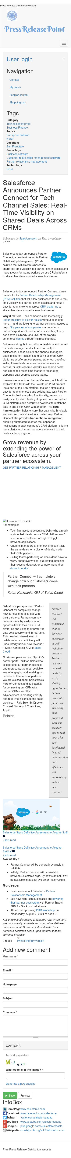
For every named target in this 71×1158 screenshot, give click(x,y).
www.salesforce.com (32, 1109)
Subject (8, 998)
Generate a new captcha (20, 1083)
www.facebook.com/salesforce (38, 1113)
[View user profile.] (58, 257)
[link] (35, 59)
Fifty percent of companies (25, 327)
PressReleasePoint (34, 30)
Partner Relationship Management (32, 893)
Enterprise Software (18, 135)
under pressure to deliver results (22, 320)
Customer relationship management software (34, 158)
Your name (10, 956)
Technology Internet (18, 124)
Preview (25, 1095)
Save (11, 1095)
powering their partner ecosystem (36, 900)
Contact (14, 79)
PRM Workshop (45, 910)
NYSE (10, 139)
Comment (10, 1012)
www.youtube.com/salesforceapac (40, 1121)
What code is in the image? (24, 1069)
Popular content (18, 95)
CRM (10, 169)
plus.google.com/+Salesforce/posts (41, 1126)
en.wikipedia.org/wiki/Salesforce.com (42, 1130)
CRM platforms (49, 306)
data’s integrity (19, 568)
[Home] (14, 15)
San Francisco (15, 146)
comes (20, 338)
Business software (17, 154)
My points (15, 87)
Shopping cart (17, 102)
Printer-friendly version (30, 941)
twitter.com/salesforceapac (36, 1117)
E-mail (7, 970)
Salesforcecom (28, 238)
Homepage (10, 984)
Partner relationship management (27, 161)
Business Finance (17, 127)
